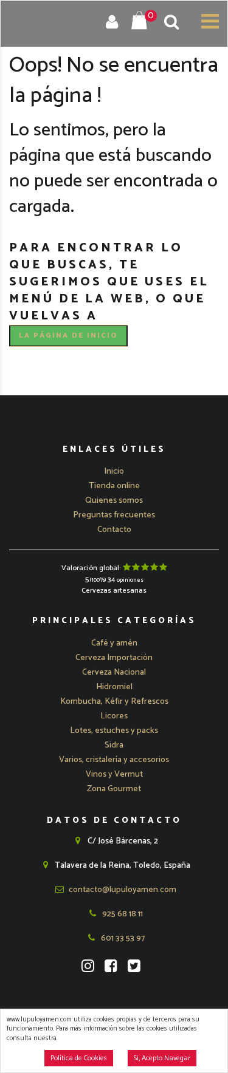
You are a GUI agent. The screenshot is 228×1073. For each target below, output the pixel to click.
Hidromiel (114, 687)
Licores (114, 716)
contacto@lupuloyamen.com (121, 890)
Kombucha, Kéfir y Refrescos (114, 702)
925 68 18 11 (121, 914)
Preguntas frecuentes (114, 515)
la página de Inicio (68, 335)
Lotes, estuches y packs (114, 731)
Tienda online (114, 486)
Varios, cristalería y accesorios (114, 760)
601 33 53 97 (122, 938)
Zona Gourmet (114, 789)
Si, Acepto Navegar (162, 1058)
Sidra (114, 745)
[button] (114, 643)
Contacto (114, 530)
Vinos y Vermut (114, 775)
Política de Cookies (78, 1058)
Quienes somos (114, 501)
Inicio (114, 472)
